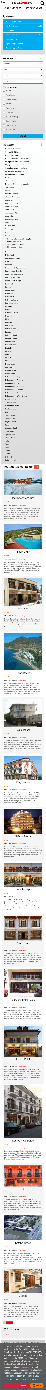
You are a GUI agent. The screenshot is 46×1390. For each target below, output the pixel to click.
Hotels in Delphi (13, 242)
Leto (23, 1189)
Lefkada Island (11, 335)
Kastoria (8, 306)
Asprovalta (9, 200)
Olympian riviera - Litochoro (16, 168)
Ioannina (8, 265)
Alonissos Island (11, 206)
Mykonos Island (11, 361)
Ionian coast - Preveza (14, 274)
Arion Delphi (23, 943)
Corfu (7, 178)
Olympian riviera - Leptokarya (16, 165)
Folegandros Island (12, 258)
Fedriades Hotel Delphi (23, 1000)
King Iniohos (23, 782)
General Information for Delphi (19, 239)
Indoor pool (9, 112)
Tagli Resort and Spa (23, 498)
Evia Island (9, 255)
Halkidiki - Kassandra (13, 149)
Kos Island (9, 326)
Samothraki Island (12, 406)
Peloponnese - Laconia (14, 390)
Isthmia (8, 287)
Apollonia (23, 608)
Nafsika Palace (23, 836)
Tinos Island (10, 438)
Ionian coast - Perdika (13, 271)
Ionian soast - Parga (13, 281)
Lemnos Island (11, 338)
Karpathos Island (11, 303)
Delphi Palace (23, 730)
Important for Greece (14, 39)
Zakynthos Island (12, 460)
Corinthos (9, 229)
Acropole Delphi (23, 889)
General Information (13, 21)
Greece (9, 16)
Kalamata (9, 293)
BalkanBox (22, 2)
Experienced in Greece (14, 48)
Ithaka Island (10, 290)
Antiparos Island (11, 219)
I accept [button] (23, 1386)
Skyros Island (10, 422)
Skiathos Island (11, 415)
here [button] (37, 1379)
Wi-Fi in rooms (11, 130)
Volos (7, 447)
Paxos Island (10, 374)
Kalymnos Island (11, 300)
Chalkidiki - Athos (12, 155)
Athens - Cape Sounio (13, 197)
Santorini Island (11, 409)
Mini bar (8, 104)
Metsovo (8, 354)
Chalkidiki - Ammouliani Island (16, 158)
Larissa (8, 332)
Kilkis (7, 319)
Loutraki (8, 348)
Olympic (23, 1295)
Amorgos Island (11, 210)
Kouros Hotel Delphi (23, 1140)
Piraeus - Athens (11, 194)
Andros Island (10, 216)
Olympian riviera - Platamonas (17, 162)
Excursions (10, 30)
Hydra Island (10, 261)
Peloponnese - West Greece (16, 396)
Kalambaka (9, 297)
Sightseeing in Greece (14, 44)
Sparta (7, 425)
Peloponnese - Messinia (14, 393)
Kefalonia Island (11, 313)
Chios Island (10, 226)
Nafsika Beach (23, 1243)
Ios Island (9, 284)
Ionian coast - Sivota (13, 277)
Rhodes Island (10, 399)
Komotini (8, 322)
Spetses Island (11, 428)
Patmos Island (10, 370)
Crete (7, 232)
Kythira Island (10, 329)
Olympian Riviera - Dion (14, 174)
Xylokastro (9, 457)
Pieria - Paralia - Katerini (14, 171)
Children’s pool (11, 125)
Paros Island (10, 367)
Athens (8, 190)
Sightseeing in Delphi (15, 247)
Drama (8, 252)
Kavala (8, 309)
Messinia (8, 351)
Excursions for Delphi (15, 244)
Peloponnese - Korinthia (14, 386)
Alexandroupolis (11, 203)
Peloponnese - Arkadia (14, 380)
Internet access (11, 99)
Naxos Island (10, 364)
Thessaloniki (10, 187)
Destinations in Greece (14, 35)
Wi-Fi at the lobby (12, 117)
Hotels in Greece (12, 26)
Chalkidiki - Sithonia (12, 152)
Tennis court (10, 108)
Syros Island (10, 434)
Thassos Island (11, 181)
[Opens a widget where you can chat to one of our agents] (37, 1386)
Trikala (7, 441)
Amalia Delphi (23, 551)
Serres (7, 412)
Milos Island (9, 358)
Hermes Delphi (23, 1059)
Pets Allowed (10, 95)
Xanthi (7, 451)
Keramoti (8, 316)
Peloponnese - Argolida (14, 377)
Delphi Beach (23, 673)
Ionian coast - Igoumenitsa (15, 268)
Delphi (7, 235)
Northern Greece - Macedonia (17, 184)
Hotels (10, 58)
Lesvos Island (10, 345)
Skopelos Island (11, 418)
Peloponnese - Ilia (12, 383)
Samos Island (10, 402)
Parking (8, 91)
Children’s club (11, 121)
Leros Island (10, 342)
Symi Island (9, 431)
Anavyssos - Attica (12, 213)
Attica (7, 222)
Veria (7, 444)
